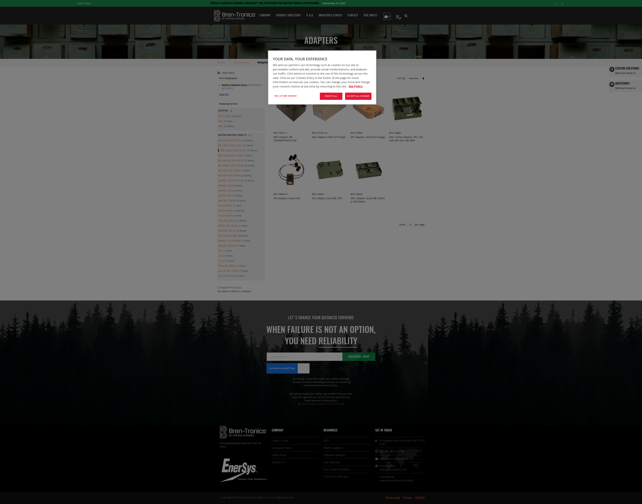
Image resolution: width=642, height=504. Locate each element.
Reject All (331, 96)
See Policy (356, 86)
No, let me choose (286, 95)
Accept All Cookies (358, 96)
